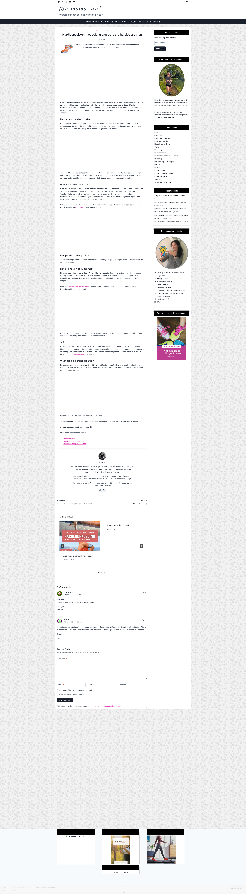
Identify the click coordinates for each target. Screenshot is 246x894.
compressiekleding (76, 354)
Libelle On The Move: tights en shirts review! (74, 502)
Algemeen (158, 135)
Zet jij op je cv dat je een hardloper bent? (169, 196)
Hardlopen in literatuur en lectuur (166, 156)
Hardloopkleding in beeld (118, 525)
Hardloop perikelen (161, 150)
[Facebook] (58, 1)
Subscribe (160, 49)
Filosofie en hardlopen (162, 144)
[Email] (73, 1)
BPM (158, 302)
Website (123, 685)
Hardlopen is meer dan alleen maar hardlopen (170, 202)
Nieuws (157, 167)
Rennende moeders (161, 176)
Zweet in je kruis (163, 284)
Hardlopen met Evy (153, 21)
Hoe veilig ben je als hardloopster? (166, 222)
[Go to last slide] (62, 546)
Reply (144, 592)
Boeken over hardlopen (162, 138)
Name (61, 685)
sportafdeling (80, 207)
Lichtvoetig (158, 159)
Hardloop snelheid (163, 273)
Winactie (157, 179)
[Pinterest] (66, 1)
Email (91, 685)
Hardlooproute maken (164, 281)
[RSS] (70, 1)
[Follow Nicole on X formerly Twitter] (104, 490)
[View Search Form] (187, 1)
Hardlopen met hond (164, 287)
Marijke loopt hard (140, 502)
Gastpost (157, 147)
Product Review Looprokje (163, 173)
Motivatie (157, 164)
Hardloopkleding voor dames (75, 444)
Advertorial (158, 132)
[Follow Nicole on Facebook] (100, 490)
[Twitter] (62, 1)
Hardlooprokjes (69, 438)
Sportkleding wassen (164, 293)
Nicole (102, 462)
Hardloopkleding (102, 30)
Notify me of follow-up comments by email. (76, 690)
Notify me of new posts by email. (72, 695)
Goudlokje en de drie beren (78, 286)
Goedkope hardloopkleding (74, 441)
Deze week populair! (161, 141)
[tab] (98, 572)
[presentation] (79, 536)
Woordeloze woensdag (162, 182)
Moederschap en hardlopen (164, 162)
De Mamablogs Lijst (120, 872)
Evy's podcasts (162, 278)
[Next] (141, 546)
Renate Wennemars (164, 296)
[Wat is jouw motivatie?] (76, 850)
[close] (124, 886)
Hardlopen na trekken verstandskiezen (170, 290)
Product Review (160, 170)
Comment (62, 659)
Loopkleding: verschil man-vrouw (78, 556)
